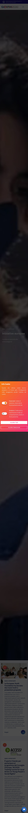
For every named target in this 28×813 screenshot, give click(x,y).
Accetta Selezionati (14, 427)
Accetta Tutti (14, 422)
